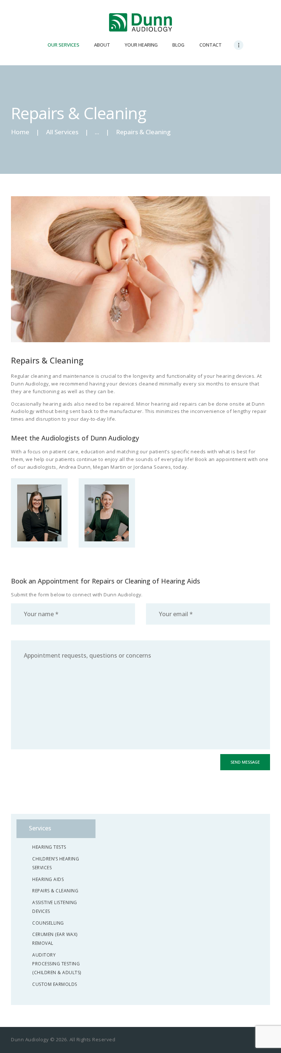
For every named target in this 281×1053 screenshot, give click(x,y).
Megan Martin (106, 493)
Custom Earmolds (54, 984)
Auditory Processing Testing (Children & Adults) (56, 964)
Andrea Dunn (39, 493)
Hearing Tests (49, 847)
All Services (62, 132)
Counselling (48, 923)
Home (20, 131)
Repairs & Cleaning (55, 891)
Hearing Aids (48, 879)
